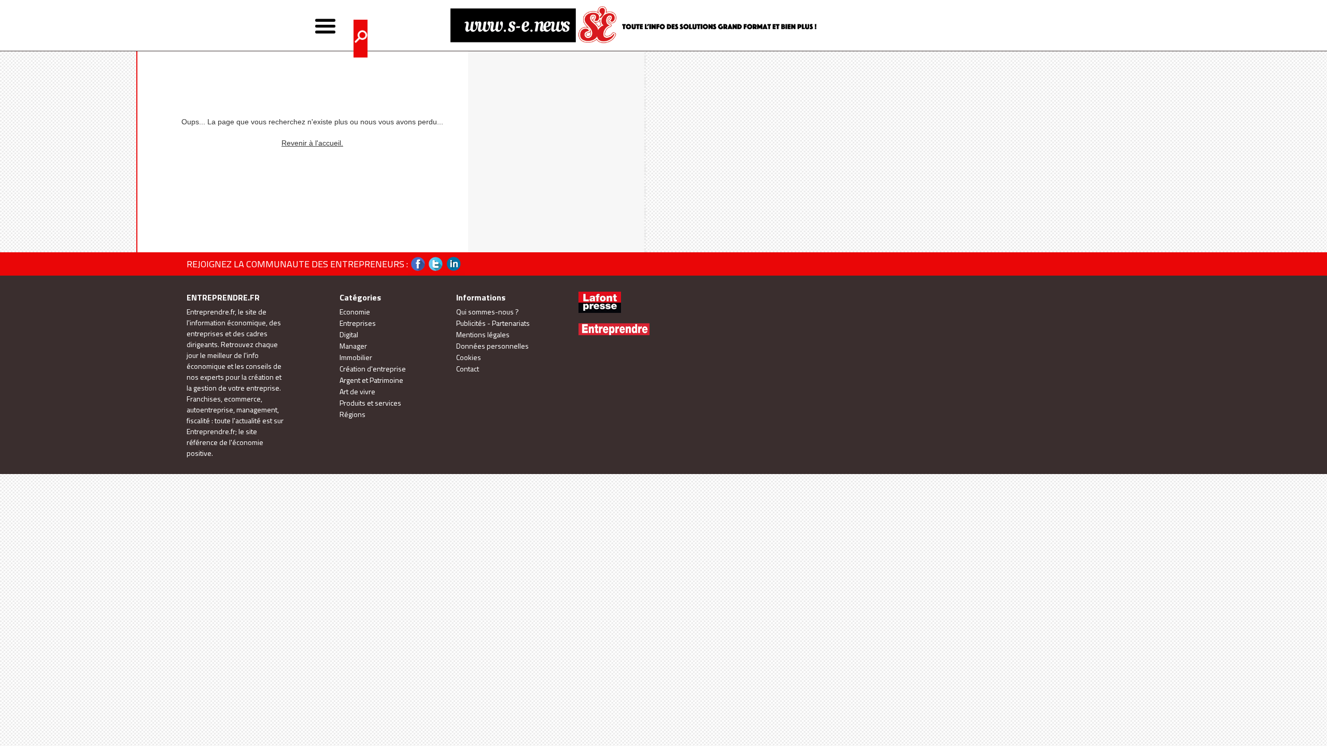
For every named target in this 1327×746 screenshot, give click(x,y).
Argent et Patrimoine (371, 380)
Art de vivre (357, 391)
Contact (467, 368)
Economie (355, 311)
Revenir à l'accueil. (312, 143)
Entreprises (358, 323)
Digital (349, 334)
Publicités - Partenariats (493, 323)
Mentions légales (483, 334)
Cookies (468, 357)
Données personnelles (492, 345)
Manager (353, 345)
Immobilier (356, 357)
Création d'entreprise (373, 368)
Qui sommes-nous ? (487, 311)
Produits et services (370, 402)
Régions (352, 414)
